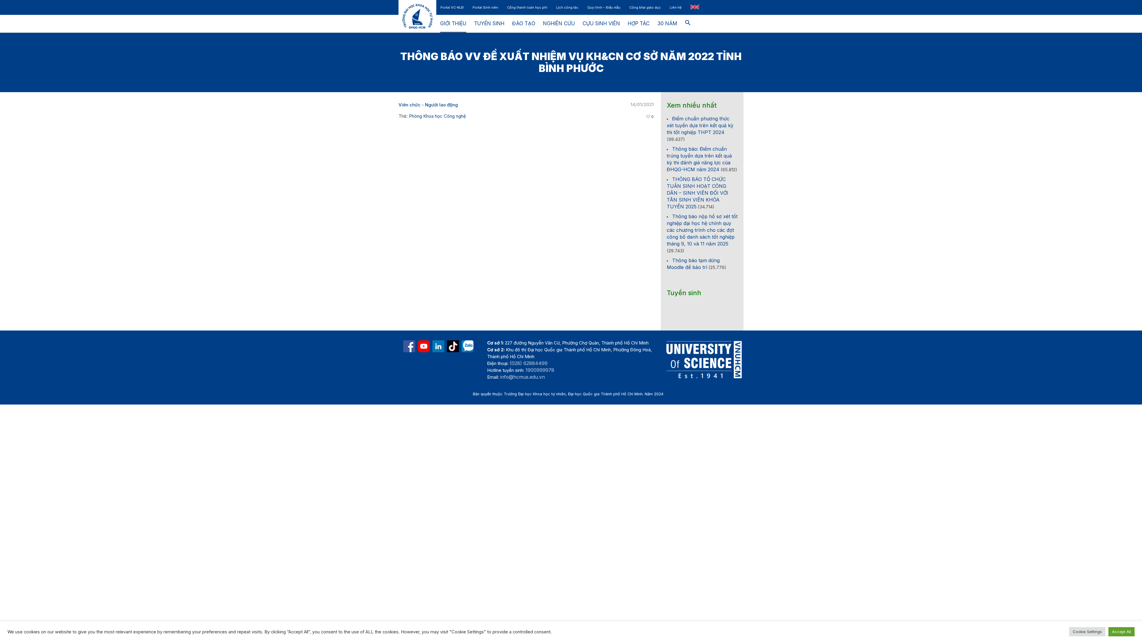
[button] (688, 24)
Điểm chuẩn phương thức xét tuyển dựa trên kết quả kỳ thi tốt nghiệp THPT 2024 (700, 125)
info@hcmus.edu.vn (522, 377)
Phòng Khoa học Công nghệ (437, 116)
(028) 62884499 (529, 363)
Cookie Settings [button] (1087, 631)
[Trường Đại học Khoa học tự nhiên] (438, 346)
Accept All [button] (1121, 631)
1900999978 (539, 370)
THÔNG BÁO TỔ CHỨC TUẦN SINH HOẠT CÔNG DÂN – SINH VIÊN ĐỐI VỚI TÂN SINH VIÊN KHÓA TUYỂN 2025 (697, 193)
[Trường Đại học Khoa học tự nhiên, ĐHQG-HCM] (424, 346)
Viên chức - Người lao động (428, 105)
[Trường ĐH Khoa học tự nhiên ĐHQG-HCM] (409, 346)
